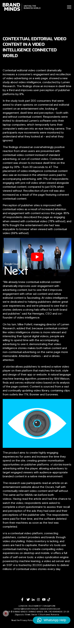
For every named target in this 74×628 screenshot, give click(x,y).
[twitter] (29, 599)
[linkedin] (34, 599)
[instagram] (39, 599)
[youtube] (44, 599)
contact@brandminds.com (26, 609)
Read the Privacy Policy (22, 620)
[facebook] (24, 599)
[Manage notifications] (6, 613)
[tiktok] (50, 599)
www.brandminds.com (50, 609)
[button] (51, 620)
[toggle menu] (69, 7)
